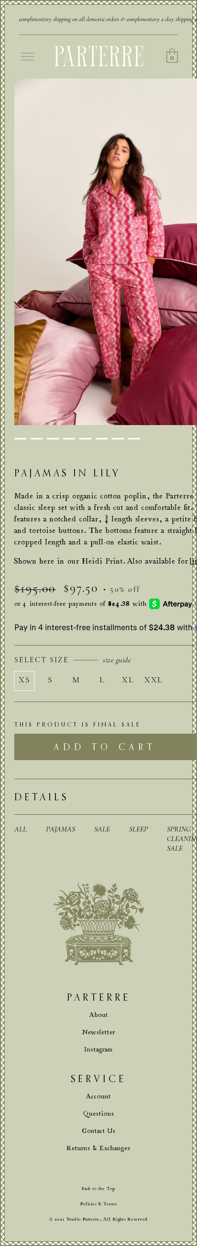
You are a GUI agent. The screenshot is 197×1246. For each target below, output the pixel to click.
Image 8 (134, 439)
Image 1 (20, 439)
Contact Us (99, 1131)
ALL (20, 829)
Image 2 (37, 439)
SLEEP (138, 829)
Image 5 (85, 439)
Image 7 (118, 439)
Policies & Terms (98, 1204)
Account (98, 1096)
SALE (102, 829)
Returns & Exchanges (99, 1148)
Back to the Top (98, 1188)
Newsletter (98, 1032)
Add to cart (105, 746)
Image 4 (69, 439)
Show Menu (27, 56)
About (98, 1015)
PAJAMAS (60, 829)
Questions (98, 1113)
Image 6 (102, 439)
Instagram (98, 1049)
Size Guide (117, 660)
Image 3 (53, 439)
